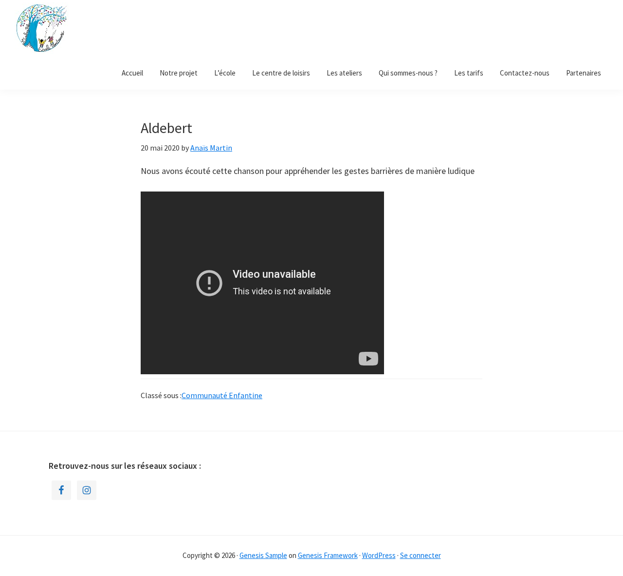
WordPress (379, 555)
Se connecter (420, 555)
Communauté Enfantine (222, 395)
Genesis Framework (328, 555)
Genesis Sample (263, 555)
